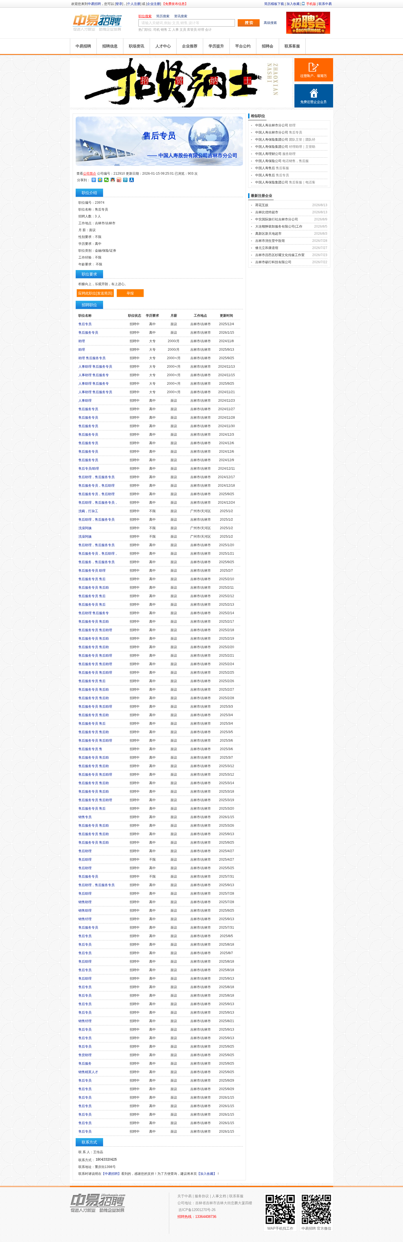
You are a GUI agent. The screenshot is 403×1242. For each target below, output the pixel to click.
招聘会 (267, 46)
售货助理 (85, 1055)
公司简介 (89, 173)
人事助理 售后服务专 (93, 375)
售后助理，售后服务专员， (98, 502)
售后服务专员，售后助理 (96, 485)
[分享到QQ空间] (100, 180)
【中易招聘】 (111, 1174)
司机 (156, 30)
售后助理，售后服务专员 (96, 477)
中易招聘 (94, 4)
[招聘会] (308, 33)
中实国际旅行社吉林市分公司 (276, 219)
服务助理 (289, 154)
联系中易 (325, 4)
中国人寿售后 (265, 168)
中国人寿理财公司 (268, 154)
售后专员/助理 (88, 468)
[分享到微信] (106, 180)
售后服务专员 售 (90, 749)
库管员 (192, 30)
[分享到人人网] (131, 180)
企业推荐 (189, 46)
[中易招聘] (97, 22)
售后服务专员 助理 (92, 570)
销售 (164, 30)
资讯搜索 (180, 16)
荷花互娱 (261, 205)
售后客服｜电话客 (302, 182)
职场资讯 (136, 46)
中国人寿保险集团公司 (271, 139)
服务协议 (202, 1196)
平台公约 (243, 46)
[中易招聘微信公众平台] (181, 106)
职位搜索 (145, 16)
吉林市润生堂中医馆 (270, 241)
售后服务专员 (88, 332)
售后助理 (85, 851)
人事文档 (219, 1196)
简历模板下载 (274, 4)
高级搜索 (270, 23)
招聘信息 (110, 46)
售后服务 (85, 1063)
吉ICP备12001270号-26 (196, 1210)
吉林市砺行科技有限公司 (273, 262)
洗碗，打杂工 (88, 511)
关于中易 (184, 1196)
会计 (208, 30)
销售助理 (85, 902)
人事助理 (85, 400)
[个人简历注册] (313, 69)
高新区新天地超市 (268, 234)
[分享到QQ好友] (112, 180)
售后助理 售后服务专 (93, 613)
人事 (175, 30)
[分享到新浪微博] (119, 180)
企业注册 (153, 4)
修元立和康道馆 (266, 248)
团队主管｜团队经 (302, 139)
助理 (81, 341)
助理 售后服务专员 (92, 358)
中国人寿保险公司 (268, 161)
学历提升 (216, 46)
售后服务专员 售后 (92, 579)
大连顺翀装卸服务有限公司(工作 (278, 226)
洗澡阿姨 (85, 528)
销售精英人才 (88, 1072)
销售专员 (85, 817)
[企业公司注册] (313, 95)
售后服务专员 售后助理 (95, 630)
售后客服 (282, 168)
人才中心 (163, 46)
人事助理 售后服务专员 (95, 366)
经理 (201, 30)
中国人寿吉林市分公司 (271, 125)
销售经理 (85, 919)
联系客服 (292, 46)
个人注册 (133, 4)
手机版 (311, 4)
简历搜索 (162, 16)
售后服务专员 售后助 (93, 587)
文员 (183, 30)
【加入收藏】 (207, 1174)
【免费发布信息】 (175, 4)
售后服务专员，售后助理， (98, 553)
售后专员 (85, 324)
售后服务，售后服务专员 (96, 562)
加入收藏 (293, 4)
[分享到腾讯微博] (125, 180)
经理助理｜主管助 (302, 147)
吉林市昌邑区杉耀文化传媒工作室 (280, 255)
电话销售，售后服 (295, 161)
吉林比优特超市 (266, 212)
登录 (119, 4)
